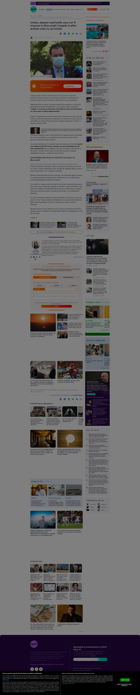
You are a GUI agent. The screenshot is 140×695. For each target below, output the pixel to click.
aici (39, 687)
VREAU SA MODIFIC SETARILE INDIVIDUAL (124, 684)
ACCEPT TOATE (125, 680)
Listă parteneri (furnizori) (68, 683)
